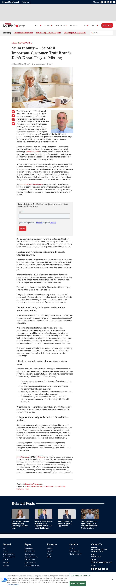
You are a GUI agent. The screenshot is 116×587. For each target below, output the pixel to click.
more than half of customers (32, 184)
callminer (61, 486)
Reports (49, 554)
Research (49, 551)
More (94, 25)
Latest (36, 25)
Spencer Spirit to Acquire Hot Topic (77, 33)
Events (84, 25)
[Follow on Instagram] (111, 2)
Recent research (32, 152)
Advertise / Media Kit (75, 554)
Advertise (25, 2)
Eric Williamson (33, 486)
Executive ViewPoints (48, 486)
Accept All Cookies (78, 583)
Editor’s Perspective (8, 554)
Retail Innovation (30, 560)
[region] (58, 579)
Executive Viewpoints (22, 43)
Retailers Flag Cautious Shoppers (48, 33)
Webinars (50, 548)
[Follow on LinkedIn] (105, 2)
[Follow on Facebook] (101, 2)
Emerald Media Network (10, 2)
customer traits (23, 489)
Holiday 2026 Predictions (23, 33)
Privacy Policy (13, 585)
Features (5, 551)
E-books (49, 557)
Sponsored (6, 565)
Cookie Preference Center (80, 575)
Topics (47, 25)
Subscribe (107, 25)
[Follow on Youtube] (114, 2)
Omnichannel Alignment (32, 565)
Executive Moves (30, 554)
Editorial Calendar (74, 551)
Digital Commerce (30, 562)
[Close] (112, 579)
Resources (60, 25)
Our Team (72, 548)
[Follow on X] (108, 2)
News (4, 548)
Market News (29, 548)
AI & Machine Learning (31, 557)
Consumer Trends (30, 551)
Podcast (73, 25)
